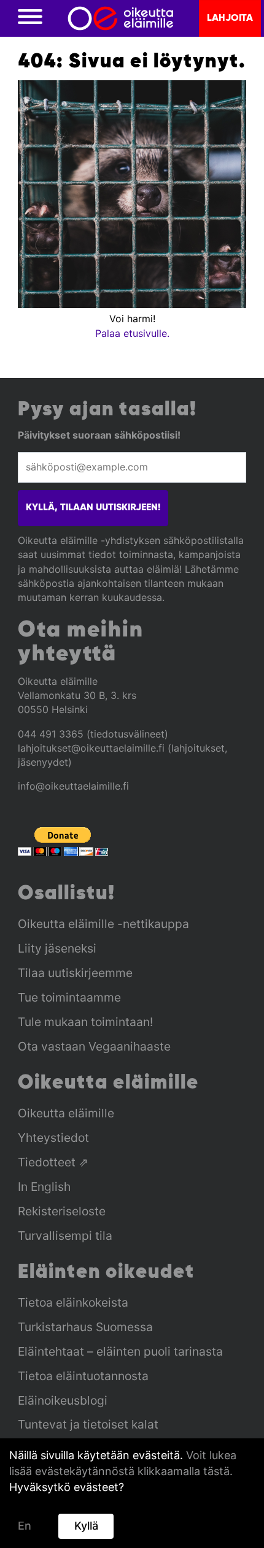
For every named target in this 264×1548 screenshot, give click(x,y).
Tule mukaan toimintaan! (85, 1021)
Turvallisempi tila (65, 1235)
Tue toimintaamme (69, 997)
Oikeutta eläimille (66, 1113)
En (24, 1525)
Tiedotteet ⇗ (53, 1162)
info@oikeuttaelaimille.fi (73, 786)
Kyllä (86, 1525)
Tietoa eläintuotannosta (83, 1376)
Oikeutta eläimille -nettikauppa (103, 923)
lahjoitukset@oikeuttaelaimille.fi (91, 748)
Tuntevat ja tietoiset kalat (88, 1424)
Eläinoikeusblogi (62, 1400)
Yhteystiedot (53, 1137)
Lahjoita (230, 18)
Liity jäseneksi (57, 948)
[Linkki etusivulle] (120, 18)
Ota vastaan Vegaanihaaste (94, 1046)
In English (44, 1186)
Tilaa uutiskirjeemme (75, 972)
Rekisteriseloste (62, 1211)
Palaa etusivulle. (132, 333)
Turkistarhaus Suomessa (85, 1327)
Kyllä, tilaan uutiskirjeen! (93, 508)
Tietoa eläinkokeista (73, 1302)
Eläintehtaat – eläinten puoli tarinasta (120, 1351)
